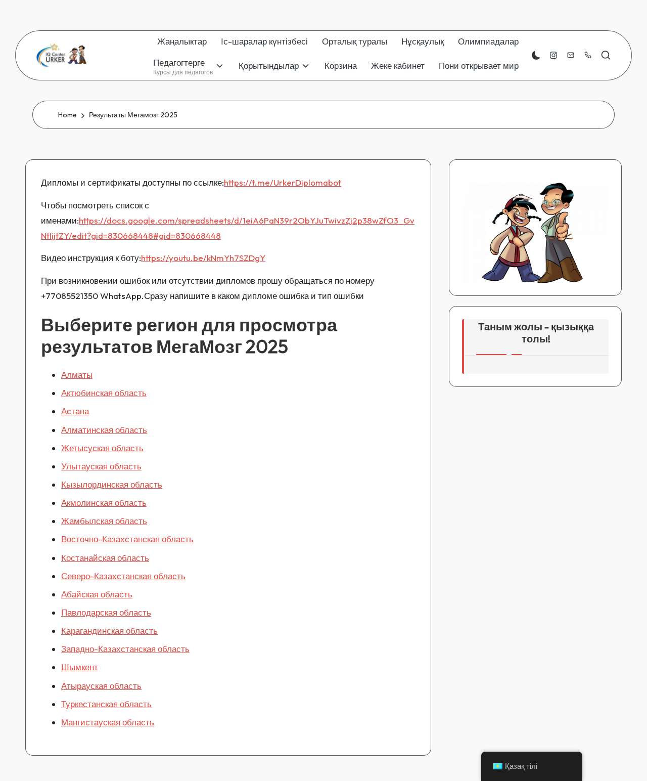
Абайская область (96, 594)
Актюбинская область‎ (104, 392)
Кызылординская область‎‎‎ (111, 484)
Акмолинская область (104, 502)
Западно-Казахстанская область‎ (125, 648)
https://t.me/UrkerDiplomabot (282, 182)
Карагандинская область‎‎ (109, 630)
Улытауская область (101, 466)
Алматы (77, 374)
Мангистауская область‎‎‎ (107, 722)
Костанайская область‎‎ (105, 557)
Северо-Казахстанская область (123, 576)
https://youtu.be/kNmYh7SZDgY (203, 257)
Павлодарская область (106, 612)
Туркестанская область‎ (106, 704)
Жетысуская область (102, 448)
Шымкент (79, 667)
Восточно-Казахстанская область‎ (127, 539)
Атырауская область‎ (101, 685)
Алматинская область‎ (104, 429)
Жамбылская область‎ (104, 520)
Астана (75, 411)
